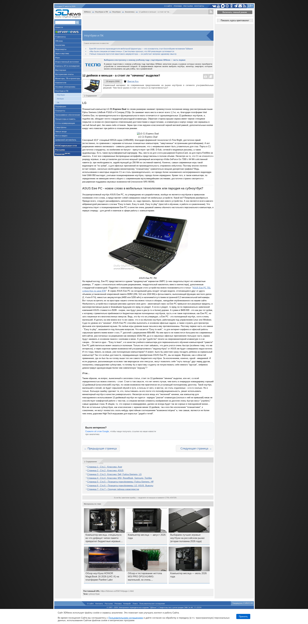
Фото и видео (61, 136)
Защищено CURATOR (242, 603)
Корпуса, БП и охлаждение (67, 66)
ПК (58, 103)
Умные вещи (61, 132)
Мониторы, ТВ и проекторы (67, 78)
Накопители (60, 83)
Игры (57, 58)
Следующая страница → (196, 448)
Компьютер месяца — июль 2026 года (188, 575)
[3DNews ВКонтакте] (214, 6)
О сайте (168, 6)
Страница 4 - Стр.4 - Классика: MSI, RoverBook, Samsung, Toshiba (119, 478)
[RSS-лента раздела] (211, 11)
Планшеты (60, 111)
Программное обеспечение (67, 115)
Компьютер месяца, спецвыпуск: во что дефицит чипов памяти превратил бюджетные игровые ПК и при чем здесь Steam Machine (104, 538)
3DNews (87, 12)
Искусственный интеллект (67, 62)
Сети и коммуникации (65, 123)
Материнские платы (64, 74)
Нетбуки (60, 99)
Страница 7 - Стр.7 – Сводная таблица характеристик (113, 489)
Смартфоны (60, 127)
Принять (243, 616)
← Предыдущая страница (100, 448)
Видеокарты (60, 49)
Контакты (199, 6)
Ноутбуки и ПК (61, 91)
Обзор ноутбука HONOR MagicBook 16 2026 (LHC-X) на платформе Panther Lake (102, 576)
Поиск (135, 604)
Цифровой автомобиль (65, 140)
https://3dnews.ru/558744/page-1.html (117, 591)
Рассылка (188, 6)
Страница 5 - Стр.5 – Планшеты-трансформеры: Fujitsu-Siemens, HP (120, 482)
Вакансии (62, 154)
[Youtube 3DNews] (218, 6)
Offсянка (59, 41)
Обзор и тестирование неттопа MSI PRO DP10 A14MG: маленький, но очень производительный (145, 576)
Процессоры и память (65, 119)
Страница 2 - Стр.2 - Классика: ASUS (105, 470)
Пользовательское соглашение (152, 604)
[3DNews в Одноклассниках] (231, 6)
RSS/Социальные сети (66, 146)
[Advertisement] (148, 22)
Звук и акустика (62, 53)
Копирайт (127, 604)
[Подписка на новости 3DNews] (240, 6)
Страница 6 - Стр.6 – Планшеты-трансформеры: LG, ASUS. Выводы (120, 485)
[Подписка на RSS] (244, 6)
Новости (59, 27)
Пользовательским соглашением (125, 617)
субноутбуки (94, 594)
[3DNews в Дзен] (227, 6)
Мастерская (60, 70)
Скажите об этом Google (97, 431)
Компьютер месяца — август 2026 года (147, 536)
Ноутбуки (61, 95)
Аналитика (60, 45)
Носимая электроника (65, 87)
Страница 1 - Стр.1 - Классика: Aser (104, 467)
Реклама (178, 6)
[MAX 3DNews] (223, 6)
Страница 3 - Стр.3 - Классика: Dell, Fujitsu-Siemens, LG (114, 474)
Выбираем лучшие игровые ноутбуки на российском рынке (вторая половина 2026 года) (187, 538)
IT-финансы (60, 37)
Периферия (60, 106)
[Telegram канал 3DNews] (236, 6)
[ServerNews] (67, 32)
